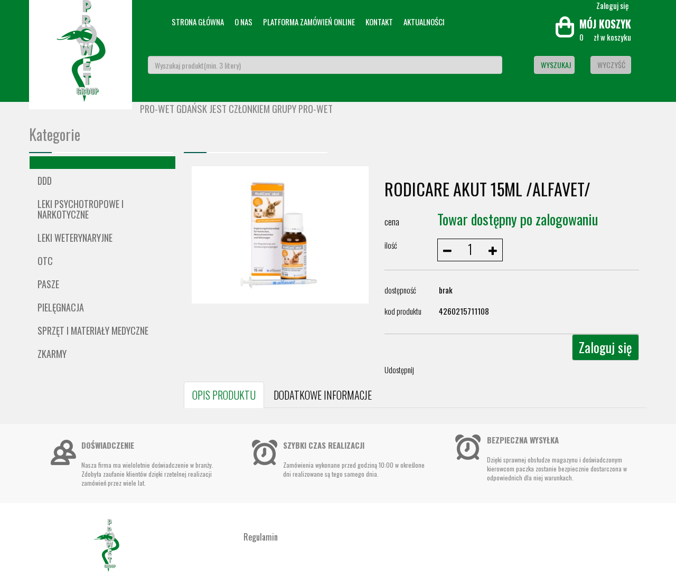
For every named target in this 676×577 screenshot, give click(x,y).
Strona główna (198, 21)
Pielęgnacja (60, 307)
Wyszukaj (556, 64)
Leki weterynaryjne (74, 237)
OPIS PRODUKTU (224, 395)
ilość (390, 245)
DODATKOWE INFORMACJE (323, 395)
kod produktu (402, 311)
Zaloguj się (605, 347)
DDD (44, 180)
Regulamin (260, 537)
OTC (45, 261)
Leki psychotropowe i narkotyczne (80, 209)
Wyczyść (611, 64)
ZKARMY (52, 354)
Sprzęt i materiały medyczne (92, 330)
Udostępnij (399, 369)
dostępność (400, 290)
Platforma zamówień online (309, 21)
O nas (243, 21)
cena (391, 221)
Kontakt (379, 21)
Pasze (48, 284)
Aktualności (424, 21)
